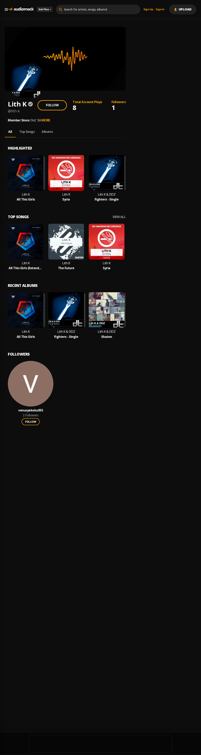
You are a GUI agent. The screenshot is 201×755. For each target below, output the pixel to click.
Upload (185, 9)
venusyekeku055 (30, 410)
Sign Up (148, 9)
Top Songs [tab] (27, 131)
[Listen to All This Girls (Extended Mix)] (26, 242)
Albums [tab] (47, 131)
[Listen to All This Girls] (26, 173)
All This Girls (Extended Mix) (26, 268)
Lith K (26, 194)
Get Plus (44, 9)
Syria (66, 199)
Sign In (160, 9)
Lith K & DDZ (106, 194)
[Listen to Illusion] (106, 310)
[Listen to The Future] (66, 242)
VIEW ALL (119, 217)
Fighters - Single (107, 199)
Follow (52, 105)
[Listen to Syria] (66, 173)
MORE (45, 120)
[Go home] (21, 9)
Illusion (106, 337)
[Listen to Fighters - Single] (106, 173)
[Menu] (6, 9)
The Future (66, 268)
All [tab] (10, 131)
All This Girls (26, 199)
